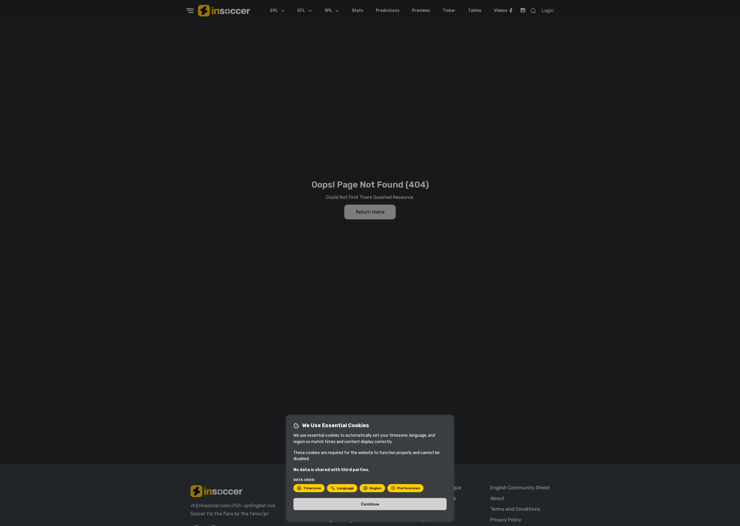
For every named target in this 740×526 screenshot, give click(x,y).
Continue (370, 504)
